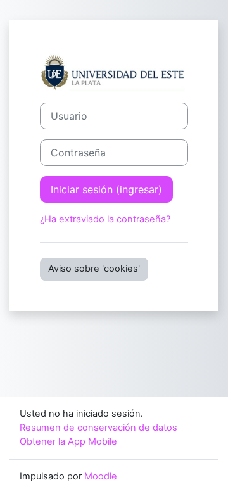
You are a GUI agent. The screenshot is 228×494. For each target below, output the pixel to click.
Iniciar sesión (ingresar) (106, 189)
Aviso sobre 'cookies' (94, 268)
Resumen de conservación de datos (98, 427)
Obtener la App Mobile (68, 441)
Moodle (100, 476)
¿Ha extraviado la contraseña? (105, 219)
